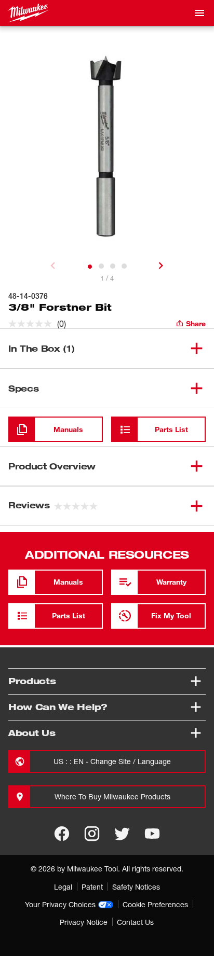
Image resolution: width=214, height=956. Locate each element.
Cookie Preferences (155, 904)
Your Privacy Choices (60, 904)
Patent (92, 886)
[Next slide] (161, 265)
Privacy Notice (84, 922)
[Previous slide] (53, 265)
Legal (63, 886)
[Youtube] (152, 833)
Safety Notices (136, 886)
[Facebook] (62, 833)
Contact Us (135, 922)
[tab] (89, 266)
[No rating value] (32, 323)
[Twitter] (122, 833)
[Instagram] (92, 833)
